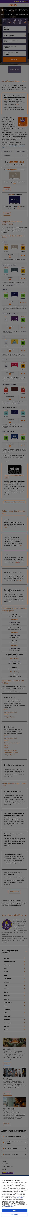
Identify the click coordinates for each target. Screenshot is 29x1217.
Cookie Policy (20, 1197)
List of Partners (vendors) (7, 1206)
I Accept (14, 1210)
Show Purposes (14, 1214)
